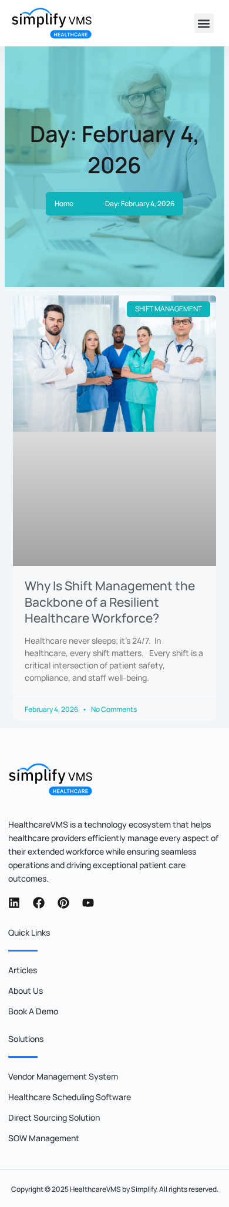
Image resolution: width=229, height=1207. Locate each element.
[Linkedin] (14, 903)
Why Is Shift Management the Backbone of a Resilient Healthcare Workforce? (110, 601)
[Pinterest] (63, 903)
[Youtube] (88, 903)
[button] (204, 23)
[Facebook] (39, 903)
